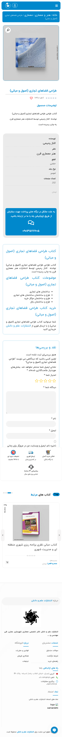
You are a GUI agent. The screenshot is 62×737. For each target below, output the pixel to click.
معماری (28, 15)
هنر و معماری (42, 15)
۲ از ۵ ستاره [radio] (50, 381)
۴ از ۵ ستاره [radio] (41, 381)
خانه (54, 15)
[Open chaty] (54, 730)
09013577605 (31, 231)
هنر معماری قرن (46, 154)
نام (53, 418)
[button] (56, 6)
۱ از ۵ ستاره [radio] (54, 381)
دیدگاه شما (49, 387)
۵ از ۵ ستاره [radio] (37, 381)
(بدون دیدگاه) (39, 98)
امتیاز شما (50, 375)
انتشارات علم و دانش (18, 326)
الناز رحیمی (49, 143)
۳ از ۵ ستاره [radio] (45, 381)
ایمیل (52, 430)
